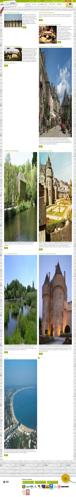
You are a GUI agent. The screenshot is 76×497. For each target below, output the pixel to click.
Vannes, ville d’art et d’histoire (45, 151)
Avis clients (38, 1)
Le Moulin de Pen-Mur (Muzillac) (11, 151)
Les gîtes (34, 4)
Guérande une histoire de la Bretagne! (47, 254)
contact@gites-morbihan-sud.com (51, 1)
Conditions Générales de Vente (52, 482)
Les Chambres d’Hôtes (42, 4)
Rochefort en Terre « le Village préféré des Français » (51, 46)
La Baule (6, 358)
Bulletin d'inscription (40, 481)
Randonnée (59, 4)
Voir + (24, 27)
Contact (68, 1)
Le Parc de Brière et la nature (11, 254)
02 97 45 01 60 (61, 1)
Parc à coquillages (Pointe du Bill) (11, 13)
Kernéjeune (27, 4)
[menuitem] (28, 4)
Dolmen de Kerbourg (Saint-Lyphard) (12, 46)
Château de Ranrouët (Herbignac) (46, 13)
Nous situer (32, 1)
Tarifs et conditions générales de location (27, 482)
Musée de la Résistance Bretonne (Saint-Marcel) (50, 24)
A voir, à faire (52, 4)
